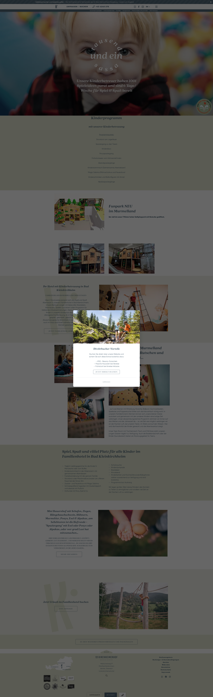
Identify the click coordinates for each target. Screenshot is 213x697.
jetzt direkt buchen (106, 372)
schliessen (106, 382)
